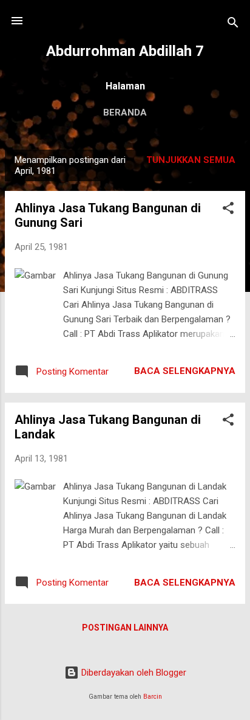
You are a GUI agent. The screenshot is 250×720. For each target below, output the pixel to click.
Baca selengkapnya (184, 370)
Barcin (152, 697)
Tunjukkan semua (190, 159)
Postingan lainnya (125, 627)
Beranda (125, 112)
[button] (228, 210)
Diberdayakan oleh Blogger (132, 672)
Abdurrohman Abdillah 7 (125, 51)
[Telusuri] (233, 24)
